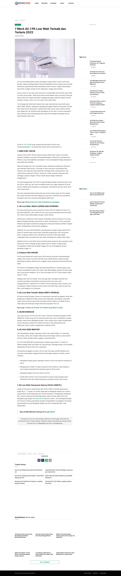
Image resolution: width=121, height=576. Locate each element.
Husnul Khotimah (19, 35)
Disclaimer (95, 573)
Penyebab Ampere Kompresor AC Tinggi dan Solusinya (97, 63)
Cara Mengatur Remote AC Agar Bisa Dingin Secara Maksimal (98, 82)
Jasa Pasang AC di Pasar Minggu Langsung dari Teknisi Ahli (97, 203)
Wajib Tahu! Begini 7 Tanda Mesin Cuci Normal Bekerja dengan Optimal (22, 554)
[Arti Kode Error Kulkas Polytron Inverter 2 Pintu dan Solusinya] (83, 93)
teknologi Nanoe (38, 398)
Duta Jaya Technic (30, 573)
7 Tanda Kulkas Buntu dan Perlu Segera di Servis (97, 112)
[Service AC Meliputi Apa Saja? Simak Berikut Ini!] (83, 195)
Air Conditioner (22, 453)
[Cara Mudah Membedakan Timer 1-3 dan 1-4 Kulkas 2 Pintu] (83, 133)
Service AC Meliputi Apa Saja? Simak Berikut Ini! (97, 194)
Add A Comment (45, 562)
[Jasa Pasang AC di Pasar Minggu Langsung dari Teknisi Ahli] (83, 204)
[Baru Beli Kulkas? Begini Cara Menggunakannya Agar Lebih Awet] (83, 213)
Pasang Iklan (103, 573)
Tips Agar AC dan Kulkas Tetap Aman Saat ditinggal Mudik (44, 534)
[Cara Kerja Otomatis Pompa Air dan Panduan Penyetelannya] (83, 143)
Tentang (44, 3)
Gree (35, 453)
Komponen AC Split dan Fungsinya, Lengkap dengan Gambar (97, 153)
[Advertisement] (60, 13)
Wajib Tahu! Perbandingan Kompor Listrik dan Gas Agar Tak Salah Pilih (65, 535)
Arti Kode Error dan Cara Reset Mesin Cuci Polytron (98, 72)
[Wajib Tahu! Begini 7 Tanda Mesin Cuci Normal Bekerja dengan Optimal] (24, 545)
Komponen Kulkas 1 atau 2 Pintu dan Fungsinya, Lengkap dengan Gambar (98, 102)
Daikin (29, 453)
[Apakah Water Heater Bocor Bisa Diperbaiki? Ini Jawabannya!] (65, 545)
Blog (62, 3)
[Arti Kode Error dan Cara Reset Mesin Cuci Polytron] (83, 74)
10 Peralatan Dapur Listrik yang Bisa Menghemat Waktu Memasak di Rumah (23, 535)
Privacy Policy (87, 573)
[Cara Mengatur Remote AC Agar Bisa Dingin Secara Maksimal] (83, 83)
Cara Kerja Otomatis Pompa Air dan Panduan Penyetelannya (97, 142)
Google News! (49, 412)
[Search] (105, 3)
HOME (37, 3)
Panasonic (41, 453)
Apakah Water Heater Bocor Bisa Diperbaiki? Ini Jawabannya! (65, 553)
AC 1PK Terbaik (27, 144)
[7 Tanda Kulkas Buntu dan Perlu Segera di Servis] (83, 113)
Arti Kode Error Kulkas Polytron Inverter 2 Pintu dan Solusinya (97, 92)
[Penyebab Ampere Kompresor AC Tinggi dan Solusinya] (83, 63)
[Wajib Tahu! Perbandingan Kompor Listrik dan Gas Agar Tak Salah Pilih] (65, 527)
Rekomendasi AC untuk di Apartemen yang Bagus (42, 202)
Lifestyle (17, 24)
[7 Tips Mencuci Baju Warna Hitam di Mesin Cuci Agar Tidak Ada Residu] (44, 545)
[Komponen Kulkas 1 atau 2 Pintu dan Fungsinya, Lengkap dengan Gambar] (83, 103)
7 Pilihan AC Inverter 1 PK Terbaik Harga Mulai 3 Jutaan (44, 307)
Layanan (53, 3)
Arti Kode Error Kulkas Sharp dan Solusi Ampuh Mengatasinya (97, 122)
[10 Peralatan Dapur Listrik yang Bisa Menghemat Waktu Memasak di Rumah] (24, 527)
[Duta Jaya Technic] (23, 3)
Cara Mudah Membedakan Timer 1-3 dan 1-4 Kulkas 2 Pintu (98, 132)
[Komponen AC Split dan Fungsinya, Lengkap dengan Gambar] (83, 153)
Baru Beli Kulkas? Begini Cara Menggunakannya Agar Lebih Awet (97, 212)
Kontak (71, 3)
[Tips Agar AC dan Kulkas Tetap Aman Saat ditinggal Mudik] (44, 527)
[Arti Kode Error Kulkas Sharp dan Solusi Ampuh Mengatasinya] (83, 122)
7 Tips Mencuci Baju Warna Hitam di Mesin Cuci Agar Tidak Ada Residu (44, 554)
